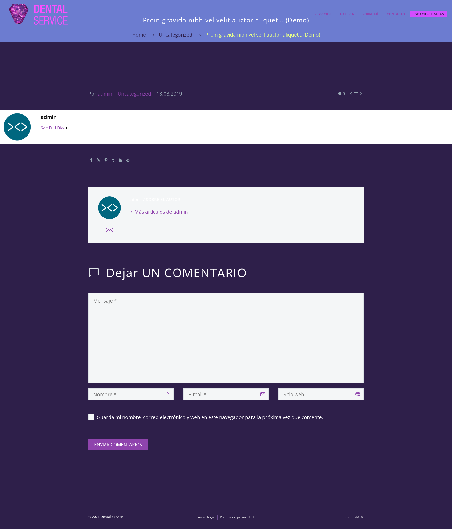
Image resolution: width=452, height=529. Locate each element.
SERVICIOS (323, 14)
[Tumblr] (113, 160)
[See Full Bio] (66, 128)
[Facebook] (91, 160)
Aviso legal (206, 517)
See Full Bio (52, 128)
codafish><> (354, 517)
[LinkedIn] (120, 160)
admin (105, 93)
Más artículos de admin (161, 211)
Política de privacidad (237, 517)
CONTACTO (396, 14)
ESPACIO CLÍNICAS (428, 14)
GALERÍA (347, 14)
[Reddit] (128, 160)
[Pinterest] (106, 160)
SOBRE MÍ (370, 14)
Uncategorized (134, 93)
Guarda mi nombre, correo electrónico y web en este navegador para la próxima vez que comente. (210, 417)
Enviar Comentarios (118, 445)
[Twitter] (99, 160)
